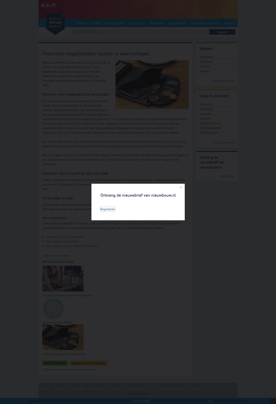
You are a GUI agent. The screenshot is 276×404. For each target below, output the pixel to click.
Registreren (107, 209)
